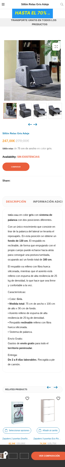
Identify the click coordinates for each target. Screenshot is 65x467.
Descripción (16, 201)
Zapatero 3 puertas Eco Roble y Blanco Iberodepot (48, 438)
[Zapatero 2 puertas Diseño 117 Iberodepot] (17, 411)
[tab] (16, 201)
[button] (56, 47)
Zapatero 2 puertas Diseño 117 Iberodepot (17, 438)
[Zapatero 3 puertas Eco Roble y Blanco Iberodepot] (48, 411)
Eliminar (5, 453)
